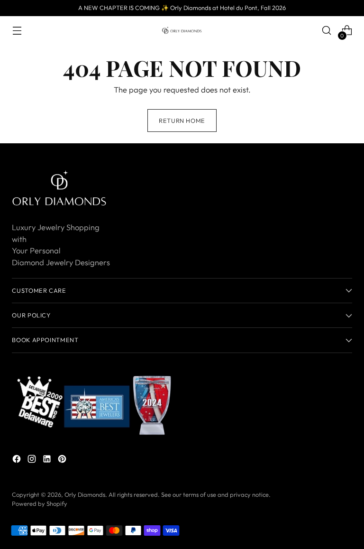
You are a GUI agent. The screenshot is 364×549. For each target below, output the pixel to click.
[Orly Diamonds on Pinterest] (63, 460)
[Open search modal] (327, 30)
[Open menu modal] (17, 30)
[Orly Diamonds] (182, 30)
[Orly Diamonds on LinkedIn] (48, 460)
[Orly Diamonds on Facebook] (17, 460)
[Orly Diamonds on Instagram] (32, 460)
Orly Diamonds (84, 494)
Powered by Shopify (39, 503)
